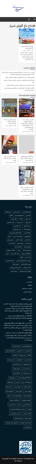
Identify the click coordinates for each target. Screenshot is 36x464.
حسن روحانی (20, 222)
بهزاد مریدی (14, 219)
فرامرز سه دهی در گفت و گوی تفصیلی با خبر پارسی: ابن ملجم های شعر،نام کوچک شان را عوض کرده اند (18, 337)
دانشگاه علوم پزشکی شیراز (15, 233)
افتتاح (11, 215)
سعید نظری (28, 240)
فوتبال (21, 257)
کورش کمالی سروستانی (15, 268)
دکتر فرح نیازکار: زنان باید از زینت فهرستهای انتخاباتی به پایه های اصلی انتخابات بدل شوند (19, 318)
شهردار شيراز (20, 243)
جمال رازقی (28, 222)
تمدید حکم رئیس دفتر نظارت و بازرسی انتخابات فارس (20, 85)
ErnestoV (29, 316)
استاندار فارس (16, 212)
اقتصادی (26, 115)
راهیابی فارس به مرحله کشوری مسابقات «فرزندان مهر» (20, 77)
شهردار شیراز (12, 243)
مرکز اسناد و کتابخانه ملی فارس (23, 261)
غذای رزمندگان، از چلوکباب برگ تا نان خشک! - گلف (18, 304)
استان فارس (8, 212)
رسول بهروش (28, 236)
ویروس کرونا (15, 264)
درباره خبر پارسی (27, 292)
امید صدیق (28, 219)
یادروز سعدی (14, 271)
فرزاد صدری (28, 257)
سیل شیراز (28, 243)
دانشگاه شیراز (27, 233)
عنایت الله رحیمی (15, 254)
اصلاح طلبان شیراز (19, 215)
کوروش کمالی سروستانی (25, 271)
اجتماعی (31, 42)
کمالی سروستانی (27, 268)
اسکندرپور (28, 215)
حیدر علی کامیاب (17, 229)
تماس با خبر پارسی (27, 289)
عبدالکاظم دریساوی (26, 254)
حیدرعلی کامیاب (27, 229)
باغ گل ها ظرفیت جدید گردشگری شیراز (27, 47)
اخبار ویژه (26, 42)
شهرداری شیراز (18, 247)
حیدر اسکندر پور (17, 226)
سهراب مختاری (19, 240)
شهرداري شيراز (27, 247)
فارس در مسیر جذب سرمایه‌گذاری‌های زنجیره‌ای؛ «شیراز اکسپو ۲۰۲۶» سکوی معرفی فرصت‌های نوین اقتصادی (18, 74)
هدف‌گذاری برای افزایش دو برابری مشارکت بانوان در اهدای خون (19, 81)
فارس (7, 254)
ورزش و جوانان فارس (26, 264)
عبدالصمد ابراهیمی (11, 250)
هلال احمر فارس (10, 261)
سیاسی (14, 152)
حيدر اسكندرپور (10, 222)
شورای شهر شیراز (27, 250)
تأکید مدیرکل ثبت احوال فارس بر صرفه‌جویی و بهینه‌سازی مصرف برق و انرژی (19, 89)
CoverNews (28, 459)
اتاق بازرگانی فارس (26, 212)
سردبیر (24, 50)
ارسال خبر (29, 282)
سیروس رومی (10, 240)
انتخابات (21, 219)
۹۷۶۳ (30, 323)
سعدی (9, 236)
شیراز (19, 250)
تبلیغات (30, 285)
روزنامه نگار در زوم (18, 236)
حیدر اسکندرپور (27, 226)
